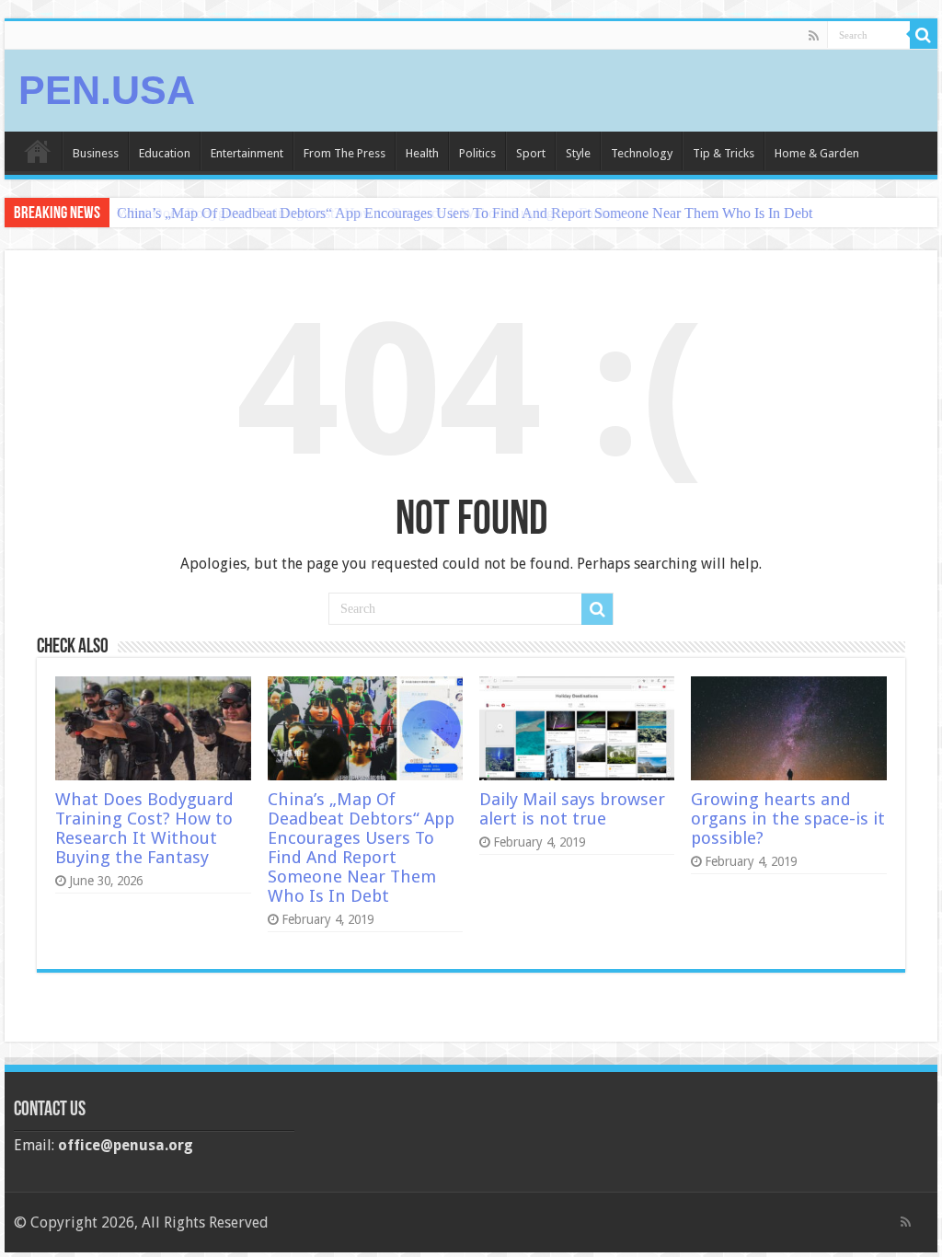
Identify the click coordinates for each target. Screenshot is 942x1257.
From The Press (344, 153)
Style (578, 153)
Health (422, 153)
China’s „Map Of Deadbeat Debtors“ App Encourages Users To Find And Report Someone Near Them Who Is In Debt (464, 213)
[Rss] (814, 36)
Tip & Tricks (723, 153)
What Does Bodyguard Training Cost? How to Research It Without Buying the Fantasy (144, 828)
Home (38, 151)
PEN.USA (106, 90)
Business (96, 153)
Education (164, 153)
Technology (641, 153)
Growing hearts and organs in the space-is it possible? (788, 819)
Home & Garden (817, 153)
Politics (477, 153)
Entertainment (247, 153)
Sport (531, 153)
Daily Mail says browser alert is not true (572, 809)
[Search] (923, 35)
